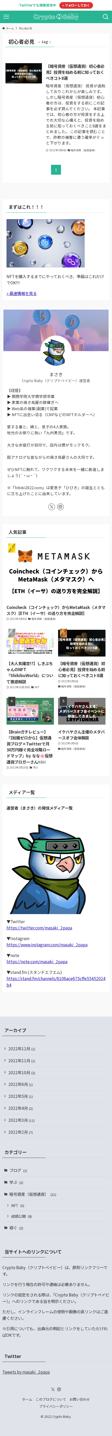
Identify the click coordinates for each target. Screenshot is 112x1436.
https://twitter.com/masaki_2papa (39, 927)
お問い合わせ (80, 1399)
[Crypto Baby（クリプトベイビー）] (56, 17)
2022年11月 (21, 1060)
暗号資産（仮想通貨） (32, 1194)
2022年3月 (21, 1120)
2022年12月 (21, 1048)
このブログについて (51, 1399)
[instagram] (60, 506)
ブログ (18, 1170)
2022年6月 (20, 1084)
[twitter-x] (51, 506)
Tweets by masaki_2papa (26, 1372)
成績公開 (21, 1216)
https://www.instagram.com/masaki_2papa (47, 944)
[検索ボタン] (105, 17)
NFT (17, 1205)
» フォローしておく (76, 5)
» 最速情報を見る (22, 293)
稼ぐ (16, 1227)
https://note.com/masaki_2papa (37, 961)
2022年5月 (20, 1096)
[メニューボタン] (6, 17)
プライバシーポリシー (56, 1406)
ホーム (27, 1399)
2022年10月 (21, 1072)
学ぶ (16, 1182)
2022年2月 (20, 1132)
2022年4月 (20, 1108)
